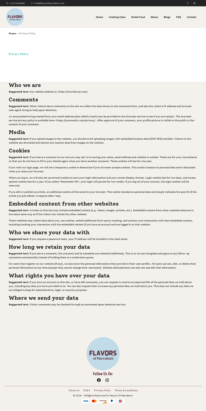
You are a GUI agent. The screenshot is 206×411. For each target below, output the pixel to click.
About (154, 17)
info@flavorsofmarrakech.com (49, 3)
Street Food (138, 17)
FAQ (178, 17)
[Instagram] (107, 380)
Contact (191, 17)
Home (99, 17)
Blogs (167, 17)
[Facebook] (99, 380)
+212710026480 (17, 3)
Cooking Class (117, 17)
